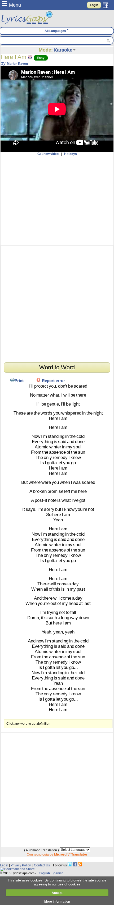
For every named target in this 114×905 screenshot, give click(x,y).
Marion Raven (17, 64)
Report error (53, 380)
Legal (4, 865)
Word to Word (57, 367)
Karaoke (63, 50)
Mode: (46, 50)
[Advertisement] (57, 200)
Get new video (48, 154)
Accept (57, 893)
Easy (41, 58)
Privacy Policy (21, 865)
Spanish (57, 873)
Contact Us (42, 865)
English (44, 873)
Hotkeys (70, 154)
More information (57, 901)
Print (19, 380)
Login (94, 5)
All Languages (55, 31)
